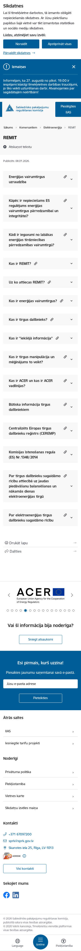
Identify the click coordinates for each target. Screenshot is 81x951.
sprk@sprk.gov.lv (21, 841)
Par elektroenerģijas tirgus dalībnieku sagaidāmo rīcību (31, 517)
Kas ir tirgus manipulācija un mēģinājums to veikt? (31, 359)
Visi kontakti (25, 869)
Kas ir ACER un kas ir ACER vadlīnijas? (31, 383)
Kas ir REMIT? (20, 263)
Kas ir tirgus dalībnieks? (28, 319)
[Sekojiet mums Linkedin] (16, 895)
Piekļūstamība (15, 784)
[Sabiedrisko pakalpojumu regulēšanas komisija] (27, 108)
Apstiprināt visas (59, 44)
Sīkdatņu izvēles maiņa (21, 808)
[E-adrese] (12, 855)
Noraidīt (21, 44)
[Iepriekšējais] (8, 595)
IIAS (8, 731)
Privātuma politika (18, 772)
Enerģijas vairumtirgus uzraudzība (27, 179)
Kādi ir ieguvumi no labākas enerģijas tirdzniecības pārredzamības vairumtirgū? (31, 239)
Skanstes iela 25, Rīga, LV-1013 (31, 848)
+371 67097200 (20, 834)
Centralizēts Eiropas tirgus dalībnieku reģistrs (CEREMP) (32, 431)
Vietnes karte (14, 796)
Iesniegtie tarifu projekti (22, 743)
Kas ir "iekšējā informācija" (31, 338)
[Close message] (73, 66)
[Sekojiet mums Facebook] (6, 895)
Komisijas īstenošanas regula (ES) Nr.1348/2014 (32, 454)
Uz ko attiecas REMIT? (27, 282)
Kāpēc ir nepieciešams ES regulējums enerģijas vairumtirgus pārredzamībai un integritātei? (33, 208)
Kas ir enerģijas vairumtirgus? (33, 301)
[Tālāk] (72, 595)
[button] (65, 176)
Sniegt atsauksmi (40, 639)
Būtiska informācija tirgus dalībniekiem (29, 407)
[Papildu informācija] (24, 856)
